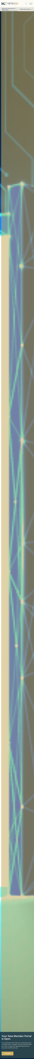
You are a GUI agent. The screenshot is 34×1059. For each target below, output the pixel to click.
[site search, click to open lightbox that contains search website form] (26, 3)
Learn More (7, 1053)
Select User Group (25, 9)
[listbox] (24, 9)
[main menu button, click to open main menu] (30, 3)
